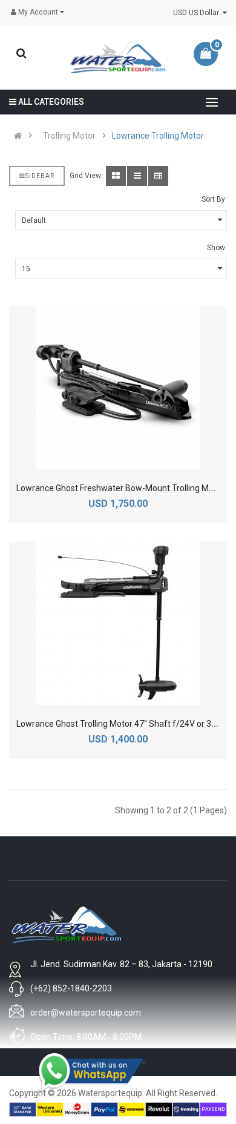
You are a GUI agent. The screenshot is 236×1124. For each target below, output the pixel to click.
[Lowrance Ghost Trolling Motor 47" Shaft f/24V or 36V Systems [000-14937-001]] (118, 623)
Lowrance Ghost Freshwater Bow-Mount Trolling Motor (120, 488)
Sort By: (214, 199)
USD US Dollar (198, 12)
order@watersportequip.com (85, 1012)
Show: (217, 247)
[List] (137, 176)
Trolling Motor (69, 135)
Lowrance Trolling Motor (158, 135)
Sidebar (39, 176)
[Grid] (116, 176)
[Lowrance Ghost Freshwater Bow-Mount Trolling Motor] (118, 387)
